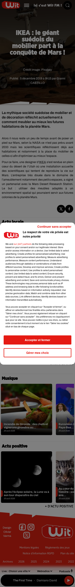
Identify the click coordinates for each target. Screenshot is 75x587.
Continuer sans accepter (54, 226)
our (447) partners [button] (22, 243)
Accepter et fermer (37, 340)
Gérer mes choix (37, 353)
